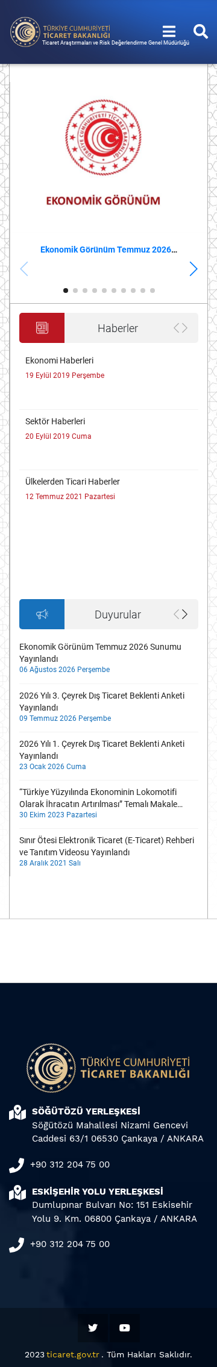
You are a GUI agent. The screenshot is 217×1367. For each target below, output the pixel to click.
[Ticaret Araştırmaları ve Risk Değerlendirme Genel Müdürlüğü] (60, 31)
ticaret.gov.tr (72, 1354)
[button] (193, 269)
